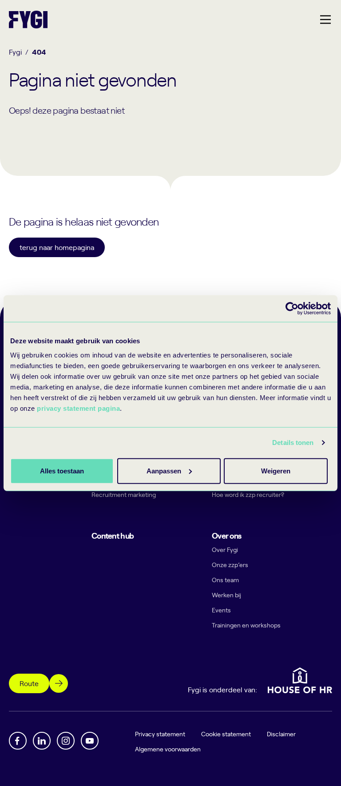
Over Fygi (225, 549)
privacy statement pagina (78, 408)
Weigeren (275, 470)
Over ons (226, 535)
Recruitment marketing (123, 494)
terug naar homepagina (57, 247)
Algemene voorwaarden (168, 749)
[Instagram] (66, 741)
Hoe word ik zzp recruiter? (248, 494)
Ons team (225, 580)
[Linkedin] (42, 741)
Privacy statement (160, 734)
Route (29, 683)
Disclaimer (281, 734)
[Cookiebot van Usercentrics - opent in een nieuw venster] (292, 308)
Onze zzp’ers (230, 564)
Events (221, 610)
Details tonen (292, 442)
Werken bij (226, 595)
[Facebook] (18, 741)
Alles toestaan (62, 470)
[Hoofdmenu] (325, 19)
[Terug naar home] (28, 19)
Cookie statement (226, 734)
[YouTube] (90, 741)
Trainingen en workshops (246, 625)
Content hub (112, 535)
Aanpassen (164, 470)
